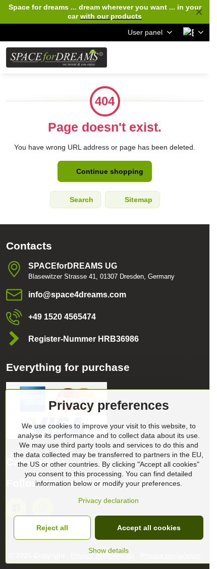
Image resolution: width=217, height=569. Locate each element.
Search (80, 200)
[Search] (149, 57)
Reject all (52, 528)
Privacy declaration (108, 500)
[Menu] (197, 57)
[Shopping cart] (173, 57)
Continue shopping (108, 171)
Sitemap (137, 200)
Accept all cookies (149, 528)
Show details (108, 550)
